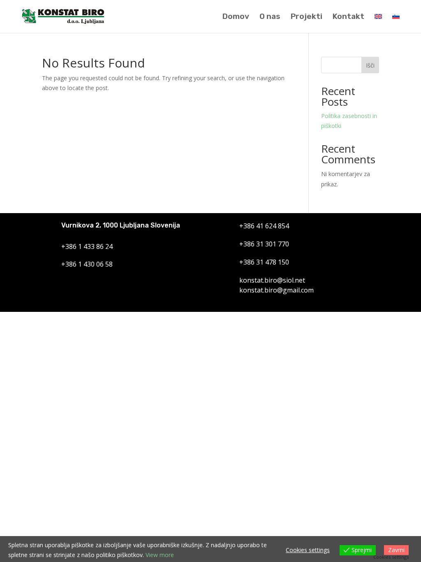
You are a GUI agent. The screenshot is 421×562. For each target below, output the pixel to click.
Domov (235, 17)
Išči (370, 65)
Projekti (306, 17)
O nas (269, 17)
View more (160, 555)
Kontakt (348, 17)
